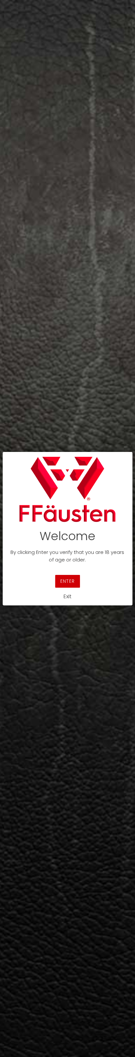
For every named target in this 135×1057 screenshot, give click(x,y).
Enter (67, 581)
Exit (67, 596)
